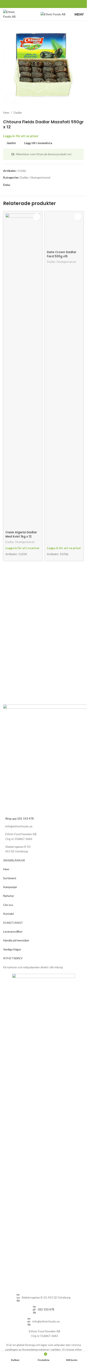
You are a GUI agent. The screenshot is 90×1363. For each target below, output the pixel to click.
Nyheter (9, 896)
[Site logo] (10, 14)
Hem (6, 112)
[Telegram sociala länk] (56, 4)
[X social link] (35, 4)
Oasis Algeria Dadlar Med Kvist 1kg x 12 (21, 534)
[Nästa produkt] (81, 112)
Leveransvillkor (13, 931)
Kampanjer (10, 887)
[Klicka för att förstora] (11, 98)
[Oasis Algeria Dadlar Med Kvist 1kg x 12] (22, 370)
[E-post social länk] (40, 4)
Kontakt (8, 913)
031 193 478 (46, 1309)
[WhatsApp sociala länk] (51, 4)
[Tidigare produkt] (71, 112)
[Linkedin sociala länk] (46, 4)
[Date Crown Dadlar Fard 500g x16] (64, 370)
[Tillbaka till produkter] (76, 112)
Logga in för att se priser (21, 136)
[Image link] (43, 1131)
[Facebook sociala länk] (30, 4)
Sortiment (10, 878)
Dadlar (18, 112)
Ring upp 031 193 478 (19, 818)
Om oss (8, 905)
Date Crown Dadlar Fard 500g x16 (61, 534)
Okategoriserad (40, 177)
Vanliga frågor (12, 949)
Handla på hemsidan (16, 940)
